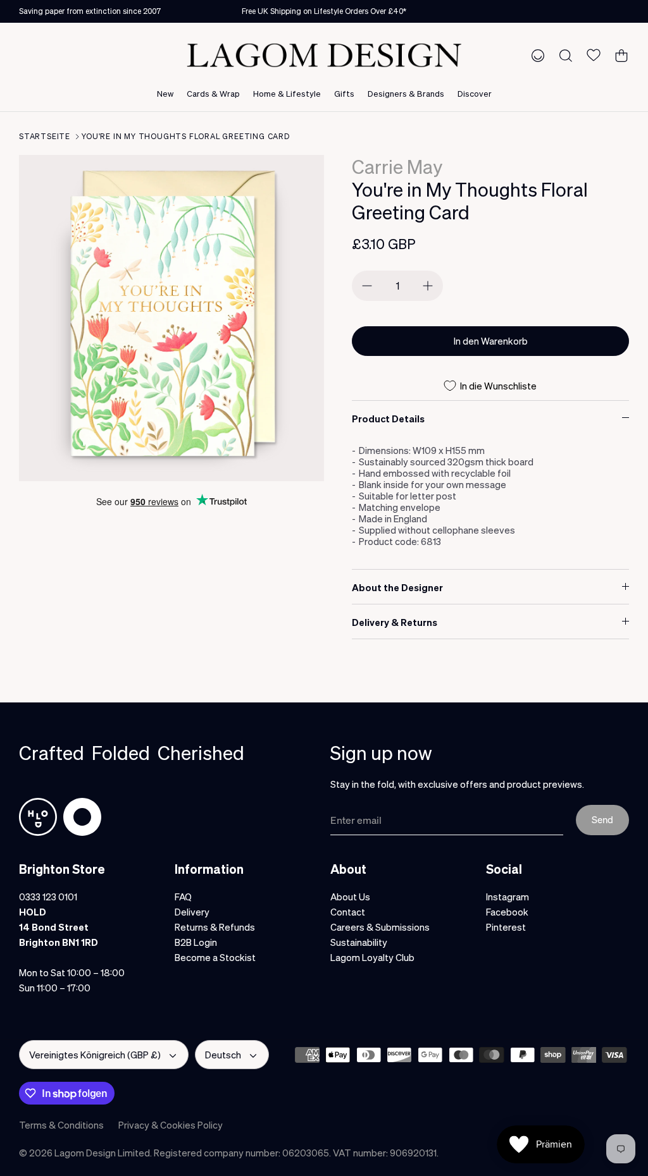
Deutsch (223, 1054)
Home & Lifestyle (287, 93)
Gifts (344, 93)
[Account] (535, 55)
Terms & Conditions (61, 1124)
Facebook (507, 911)
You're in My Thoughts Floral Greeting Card (186, 136)
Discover (475, 93)
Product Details (388, 418)
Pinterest (506, 927)
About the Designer (397, 587)
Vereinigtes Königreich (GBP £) (95, 1054)
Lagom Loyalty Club (372, 957)
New (165, 93)
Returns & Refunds (215, 927)
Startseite (44, 136)
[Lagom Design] (324, 55)
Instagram (507, 896)
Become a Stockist (215, 957)
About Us (350, 896)
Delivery (192, 911)
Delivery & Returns (394, 622)
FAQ (183, 896)
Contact (347, 911)
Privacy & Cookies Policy (170, 1124)
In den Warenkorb (491, 340)
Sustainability (358, 942)
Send (602, 819)
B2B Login (196, 942)
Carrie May (397, 166)
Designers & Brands (406, 93)
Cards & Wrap (213, 93)
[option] (171, 318)
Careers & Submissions (380, 927)
